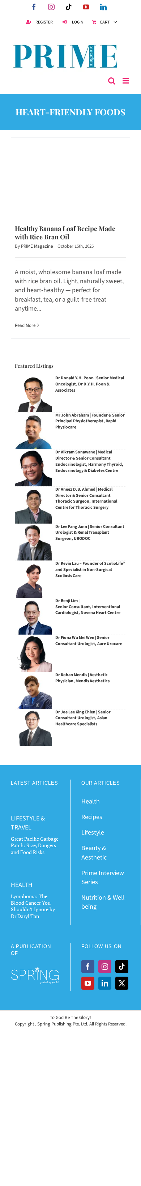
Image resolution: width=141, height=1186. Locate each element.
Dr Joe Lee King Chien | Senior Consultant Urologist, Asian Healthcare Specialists (83, 718)
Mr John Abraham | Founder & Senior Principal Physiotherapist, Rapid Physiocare (90, 421)
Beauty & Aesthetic (94, 853)
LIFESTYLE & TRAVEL (28, 823)
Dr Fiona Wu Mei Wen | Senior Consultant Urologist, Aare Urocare (88, 641)
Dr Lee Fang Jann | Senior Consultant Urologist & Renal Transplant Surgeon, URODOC (89, 533)
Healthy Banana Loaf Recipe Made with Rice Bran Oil (65, 232)
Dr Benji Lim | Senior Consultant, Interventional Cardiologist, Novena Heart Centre (87, 607)
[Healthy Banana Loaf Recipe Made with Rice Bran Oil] (70, 177)
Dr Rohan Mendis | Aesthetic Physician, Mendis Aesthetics (82, 678)
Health (90, 801)
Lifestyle (92, 832)
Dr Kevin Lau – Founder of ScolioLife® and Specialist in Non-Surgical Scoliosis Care (90, 569)
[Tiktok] (121, 966)
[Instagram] (104, 966)
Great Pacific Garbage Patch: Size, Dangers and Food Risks (35, 845)
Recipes (91, 817)
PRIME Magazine (37, 246)
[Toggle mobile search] (111, 81)
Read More (25, 325)
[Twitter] (121, 983)
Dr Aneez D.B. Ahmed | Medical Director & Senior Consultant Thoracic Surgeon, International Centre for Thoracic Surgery (86, 498)
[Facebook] (87, 966)
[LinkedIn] (104, 983)
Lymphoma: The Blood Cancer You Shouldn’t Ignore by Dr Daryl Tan (33, 906)
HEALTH (22, 885)
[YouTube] (87, 983)
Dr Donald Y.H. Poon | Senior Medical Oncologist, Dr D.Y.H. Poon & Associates (89, 384)
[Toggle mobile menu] (126, 81)
